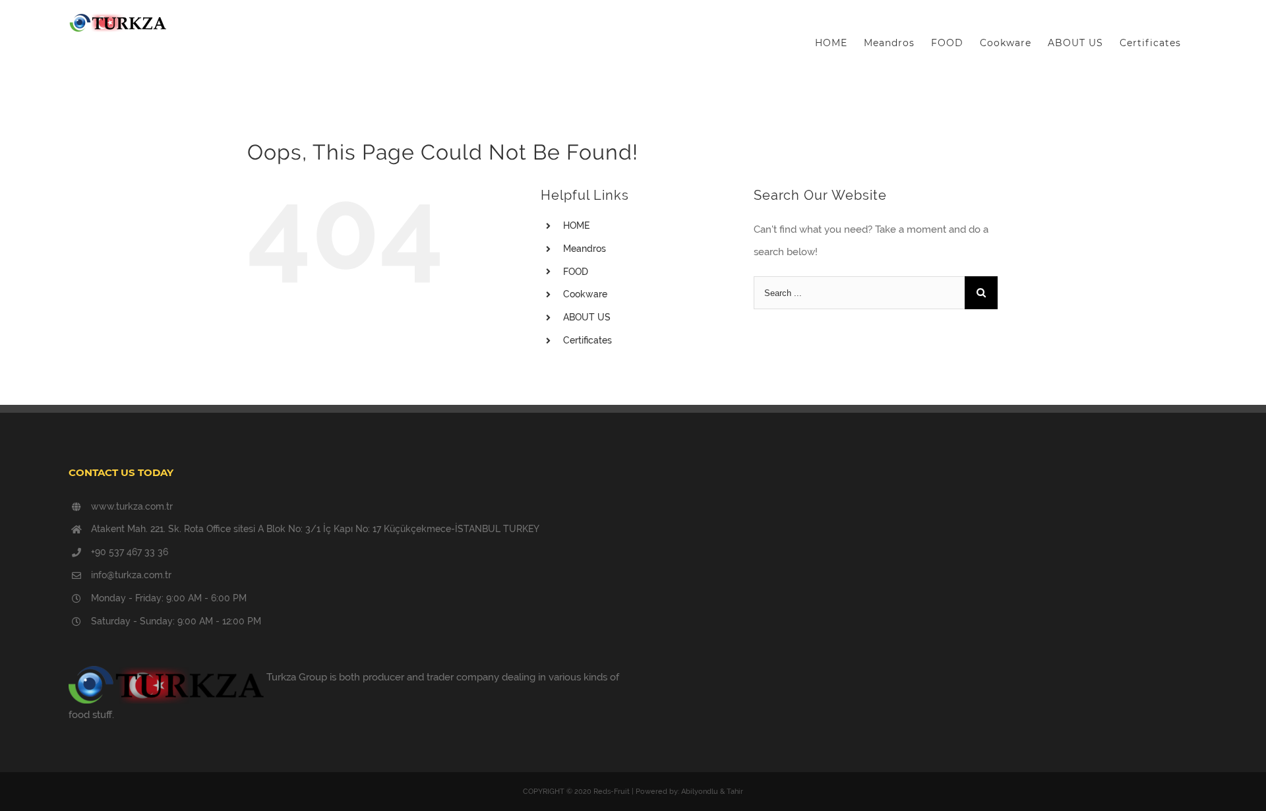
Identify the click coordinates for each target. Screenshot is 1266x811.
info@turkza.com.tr (131, 575)
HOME (576, 225)
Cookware (585, 294)
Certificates (587, 340)
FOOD (575, 271)
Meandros (584, 248)
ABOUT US (587, 317)
